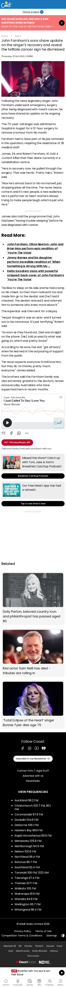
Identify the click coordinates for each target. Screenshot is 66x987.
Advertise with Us (33, 776)
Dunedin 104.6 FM (26, 820)
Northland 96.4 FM (27, 857)
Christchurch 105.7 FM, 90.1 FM (33, 807)
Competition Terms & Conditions (21, 935)
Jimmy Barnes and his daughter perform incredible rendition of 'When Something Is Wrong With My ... (33, 262)
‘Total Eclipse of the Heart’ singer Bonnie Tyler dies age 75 (33, 704)
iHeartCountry (23, 950)
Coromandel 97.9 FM (29, 814)
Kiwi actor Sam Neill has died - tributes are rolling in (33, 652)
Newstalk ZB (10, 946)
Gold (10, 950)
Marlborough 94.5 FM (29, 846)
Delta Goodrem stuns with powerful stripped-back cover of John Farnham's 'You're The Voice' (35, 275)
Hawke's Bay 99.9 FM (28, 830)
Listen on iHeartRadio (33, 972)
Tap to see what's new (33, 493)
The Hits (28, 946)
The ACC (39, 946)
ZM (19, 946)
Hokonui (54, 950)
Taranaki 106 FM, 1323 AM (32, 873)
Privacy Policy (22, 931)
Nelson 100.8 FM (25, 851)
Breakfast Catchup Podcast (33, 466)
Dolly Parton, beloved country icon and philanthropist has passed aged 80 (33, 598)
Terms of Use (43, 931)
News (18, 36)
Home (4, 36)
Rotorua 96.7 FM (26, 862)
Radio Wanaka (39, 950)
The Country (33, 955)
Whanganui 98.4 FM (28, 910)
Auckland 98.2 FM (26, 800)
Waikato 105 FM (25, 888)
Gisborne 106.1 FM (27, 825)
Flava (59, 946)
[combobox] (27, 433)
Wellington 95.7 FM (27, 904)
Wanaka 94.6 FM (26, 899)
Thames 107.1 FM (26, 883)
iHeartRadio (33, 781)
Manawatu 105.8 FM (28, 841)
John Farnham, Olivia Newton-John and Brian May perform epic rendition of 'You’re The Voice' (35, 248)
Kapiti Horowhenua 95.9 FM (33, 836)
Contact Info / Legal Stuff (33, 770)
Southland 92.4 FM (27, 867)
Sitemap (51, 935)
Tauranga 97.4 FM (27, 878)
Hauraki (50, 946)
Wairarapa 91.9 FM (27, 894)
